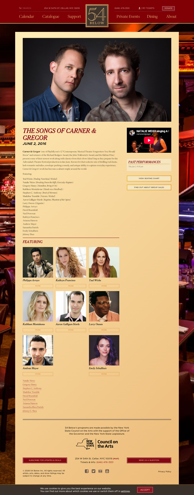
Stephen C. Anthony (32, 388)
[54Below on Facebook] (87, 472)
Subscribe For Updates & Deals (45, 460)
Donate (168, 8)
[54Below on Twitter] (93, 472)
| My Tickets (147, 8)
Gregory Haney (30, 384)
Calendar (26, 16)
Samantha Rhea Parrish (33, 407)
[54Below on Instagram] (100, 472)
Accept (145, 490)
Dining (152, 16)
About (171, 16)
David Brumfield (30, 395)
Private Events (128, 16)
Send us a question (149, 460)
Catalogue (50, 16)
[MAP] (116, 458)
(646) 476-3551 (122, 8)
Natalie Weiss (29, 380)
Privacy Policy (164, 471)
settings (125, 491)
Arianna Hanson (30, 403)
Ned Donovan (29, 399)
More (38, 286)
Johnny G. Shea (30, 410)
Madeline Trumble (31, 392)
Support (74, 16)
